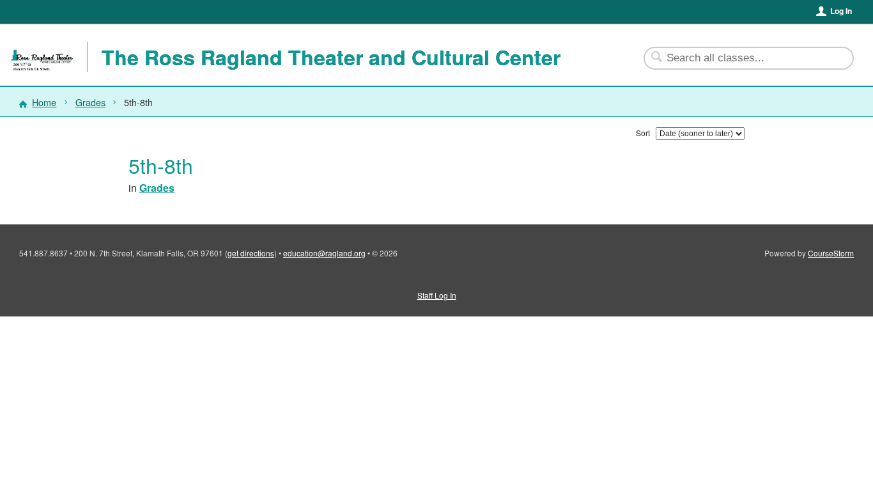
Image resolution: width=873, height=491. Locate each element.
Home (44, 102)
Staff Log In (436, 295)
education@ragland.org (324, 252)
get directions (251, 252)
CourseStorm (831, 252)
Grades (90, 102)
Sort (643, 132)
